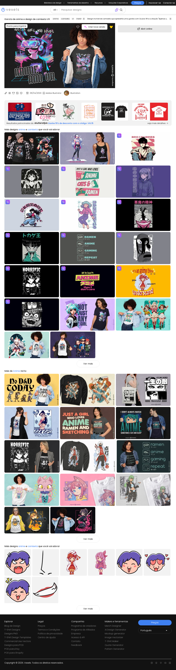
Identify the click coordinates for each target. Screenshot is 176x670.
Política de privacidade (50, 633)
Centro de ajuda (47, 637)
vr (73, 19)
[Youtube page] (165, 663)
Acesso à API (78, 637)
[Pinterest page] (161, 663)
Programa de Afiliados (83, 629)
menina (79, 19)
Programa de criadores (83, 625)
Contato (75, 641)
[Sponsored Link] (20, 111)
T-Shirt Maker (112, 641)
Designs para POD (14, 645)
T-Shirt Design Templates (17, 637)
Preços (41, 625)
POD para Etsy (12, 649)
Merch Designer (113, 625)
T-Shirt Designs (12, 629)
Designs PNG (11, 633)
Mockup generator (115, 633)
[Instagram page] (151, 663)
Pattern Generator (114, 649)
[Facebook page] (156, 663)
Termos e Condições (49, 629)
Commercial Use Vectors (17, 641)
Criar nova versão (96, 27)
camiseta (65, 19)
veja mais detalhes (156, 123)
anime (55, 19)
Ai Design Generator (115, 629)
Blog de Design (12, 625)
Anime (16, 371)
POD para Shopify (13, 652)
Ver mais (88, 363)
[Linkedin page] (170, 663)
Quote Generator (114, 645)
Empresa (76, 633)
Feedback (76, 645)
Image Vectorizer (114, 637)
